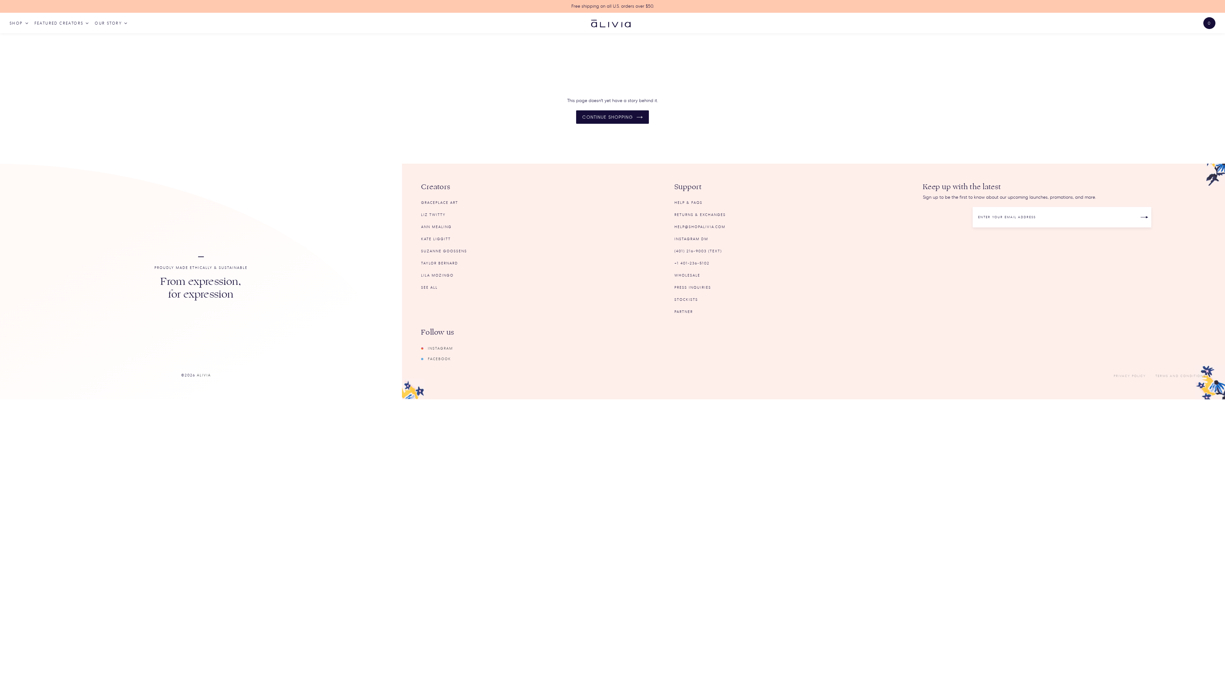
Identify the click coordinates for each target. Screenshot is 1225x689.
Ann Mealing (436, 227)
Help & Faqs (688, 202)
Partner (683, 312)
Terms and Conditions (1180, 376)
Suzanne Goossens (444, 251)
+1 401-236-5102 (691, 263)
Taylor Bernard (439, 263)
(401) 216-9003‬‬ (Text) (698, 251)
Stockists (686, 299)
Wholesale (687, 275)
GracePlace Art (439, 202)
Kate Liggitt (436, 239)
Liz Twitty (433, 215)
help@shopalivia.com (699, 227)
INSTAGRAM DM (691, 239)
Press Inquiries (692, 287)
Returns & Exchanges (700, 215)
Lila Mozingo (437, 275)
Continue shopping (607, 117)
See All (429, 287)
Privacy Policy (1130, 376)
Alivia (204, 375)
